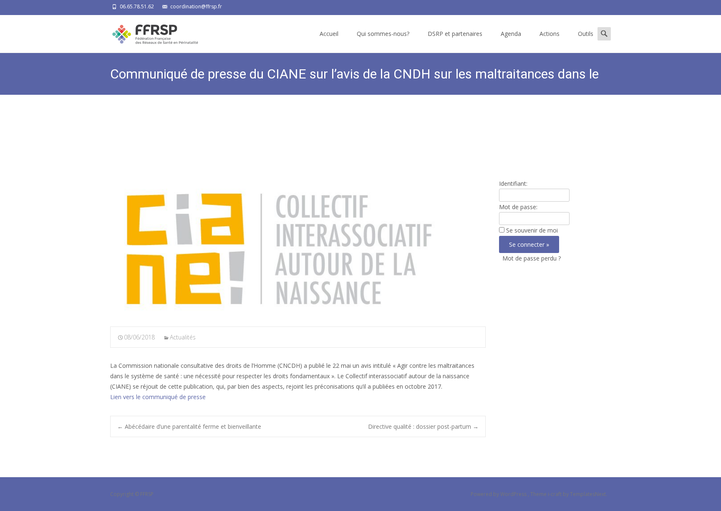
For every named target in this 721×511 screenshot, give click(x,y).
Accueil (329, 34)
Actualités (183, 337)
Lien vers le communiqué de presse (158, 397)
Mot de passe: (518, 207)
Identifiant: (513, 183)
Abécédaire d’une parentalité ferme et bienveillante (189, 426)
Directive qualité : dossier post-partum (423, 426)
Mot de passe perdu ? (531, 258)
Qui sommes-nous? (383, 34)
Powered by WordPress (499, 494)
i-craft (555, 494)
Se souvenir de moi (532, 230)
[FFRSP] (148, 31)
